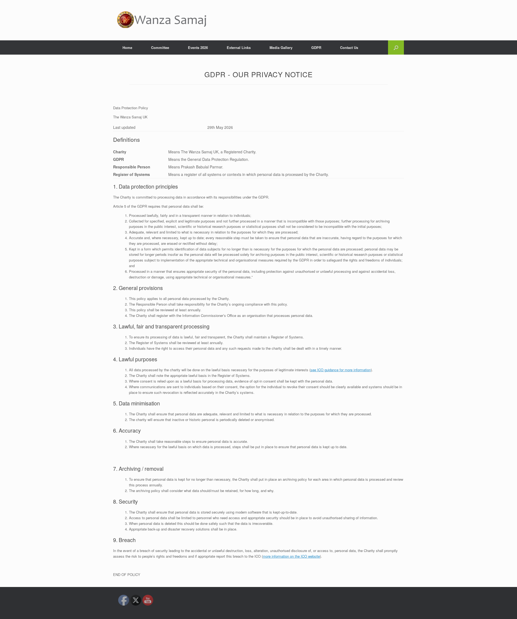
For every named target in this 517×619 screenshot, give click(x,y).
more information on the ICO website (291, 556)
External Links (239, 47)
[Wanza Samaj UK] (162, 20)
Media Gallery (281, 47)
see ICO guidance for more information (340, 369)
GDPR (316, 47)
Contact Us (349, 47)
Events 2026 (198, 47)
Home (127, 47)
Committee (160, 47)
